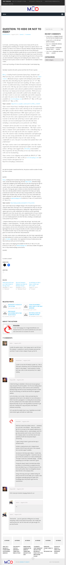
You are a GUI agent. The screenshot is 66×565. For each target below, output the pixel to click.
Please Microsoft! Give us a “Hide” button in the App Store (8, 284)
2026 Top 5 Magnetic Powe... (19, 1)
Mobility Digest (24, 562)
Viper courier (28, 181)
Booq (4, 74)
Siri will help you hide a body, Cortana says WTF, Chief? (34, 284)
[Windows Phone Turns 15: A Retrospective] (48, 541)
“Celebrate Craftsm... (8, 4)
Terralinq (27, 149)
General (21, 34)
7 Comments (28, 34)
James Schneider (50, 47)
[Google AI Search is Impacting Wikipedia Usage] (58, 541)
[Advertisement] (32, 21)
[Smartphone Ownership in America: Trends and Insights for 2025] (27, 541)
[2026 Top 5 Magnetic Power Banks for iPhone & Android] (7, 541)
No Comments (11, 308)
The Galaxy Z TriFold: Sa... (36, 1)
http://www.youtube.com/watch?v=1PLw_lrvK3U (25, 104)
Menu (4, 14)
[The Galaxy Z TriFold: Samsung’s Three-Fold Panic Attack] (17, 541)
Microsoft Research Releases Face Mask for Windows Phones (21, 284)
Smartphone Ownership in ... (52, 1)
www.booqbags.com (16, 99)
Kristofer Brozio (6, 34)
